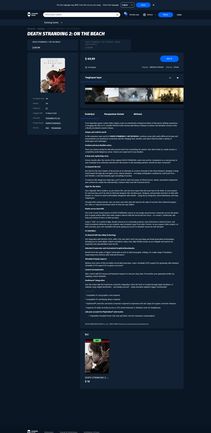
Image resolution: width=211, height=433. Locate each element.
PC (47, 108)
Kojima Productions (53, 123)
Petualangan (56, 128)
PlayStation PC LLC (53, 118)
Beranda (31, 29)
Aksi (47, 128)
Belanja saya (132, 14)
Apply (143, 5)
